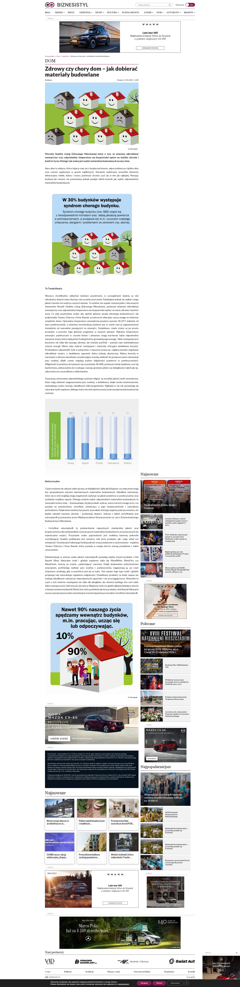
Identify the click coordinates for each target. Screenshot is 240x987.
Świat (71, 12)
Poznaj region (130, 12)
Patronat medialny (142, 971)
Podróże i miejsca (155, 499)
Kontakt (191, 971)
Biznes (59, 12)
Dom (159, 12)
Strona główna (49, 56)
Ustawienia (175, 983)
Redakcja (90, 971)
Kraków (188, 12)
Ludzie (148, 12)
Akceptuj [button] (144, 983)
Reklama (68, 971)
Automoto (173, 12)
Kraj (47, 12)
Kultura (112, 12)
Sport (98, 12)
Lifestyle (85, 12)
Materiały (65, 56)
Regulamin (169, 971)
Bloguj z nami (114, 971)
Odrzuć (159, 983)
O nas (47, 971)
